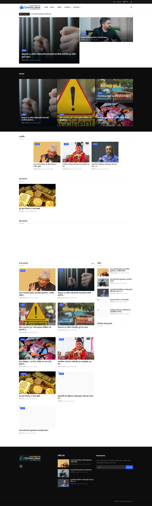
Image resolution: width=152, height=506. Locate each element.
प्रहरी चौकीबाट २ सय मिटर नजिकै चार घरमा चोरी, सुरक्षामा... (114, 119)
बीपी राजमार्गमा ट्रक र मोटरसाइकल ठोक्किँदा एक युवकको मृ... (76, 119)
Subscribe (129, 467)
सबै (92, 264)
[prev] (129, 14)
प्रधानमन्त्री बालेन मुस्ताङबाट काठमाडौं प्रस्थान (94, 37)
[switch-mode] (131, 1)
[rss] (21, 466)
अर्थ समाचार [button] (67, 7)
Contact (116, 501)
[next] (132, 14)
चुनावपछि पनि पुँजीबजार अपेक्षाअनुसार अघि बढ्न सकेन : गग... (104, 165)
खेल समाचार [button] (76, 7)
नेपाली (126, 2)
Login (114, 2)
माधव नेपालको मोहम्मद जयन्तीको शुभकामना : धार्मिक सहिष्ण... (45, 165)
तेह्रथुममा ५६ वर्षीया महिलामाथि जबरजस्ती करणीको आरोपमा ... (35, 119)
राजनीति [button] (59, 7)
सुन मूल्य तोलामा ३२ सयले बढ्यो (38, 14)
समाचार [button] (52, 7)
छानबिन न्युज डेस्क (25, 60)
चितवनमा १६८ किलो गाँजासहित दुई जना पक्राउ (113, 96)
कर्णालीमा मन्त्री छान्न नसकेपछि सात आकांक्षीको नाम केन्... (76, 165)
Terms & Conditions (126, 501)
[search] (131, 7)
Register (119, 2)
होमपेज (46, 7)
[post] (49, 40)
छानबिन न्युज (83, 40)
